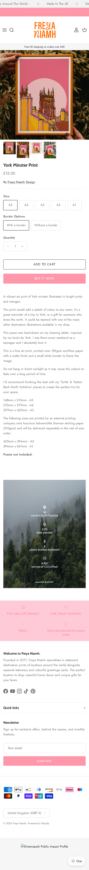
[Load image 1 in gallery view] (44, 95)
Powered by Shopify (38, 823)
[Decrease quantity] (7, 246)
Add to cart (44, 264)
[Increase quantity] (23, 246)
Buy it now (45, 278)
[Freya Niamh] (44, 30)
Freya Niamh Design (21, 182)
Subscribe (44, 761)
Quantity (9, 238)
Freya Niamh (19, 823)
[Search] (13, 30)
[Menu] (4, 30)
